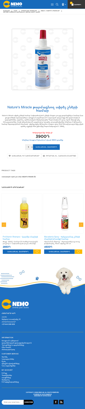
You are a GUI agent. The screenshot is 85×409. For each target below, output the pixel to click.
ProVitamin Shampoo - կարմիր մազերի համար (20, 238)
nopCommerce (47, 394)
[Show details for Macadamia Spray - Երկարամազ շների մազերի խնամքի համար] (63, 213)
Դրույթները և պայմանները (13, 345)
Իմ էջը (4, 373)
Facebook (56, 402)
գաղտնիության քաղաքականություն (17, 343)
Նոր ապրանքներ (8, 366)
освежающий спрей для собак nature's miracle (17, 177)
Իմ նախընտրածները (10, 382)
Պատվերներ (7, 375)
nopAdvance (47, 395)
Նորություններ (8, 359)
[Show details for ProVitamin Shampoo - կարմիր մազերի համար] (22, 213)
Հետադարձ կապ (8, 349)
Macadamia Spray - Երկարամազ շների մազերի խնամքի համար (62, 238)
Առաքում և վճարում (10, 341)
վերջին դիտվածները (10, 363)
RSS (61, 402)
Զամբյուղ (6, 380)
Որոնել (5, 357)
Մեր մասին (6, 347)
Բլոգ (4, 361)
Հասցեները (6, 377)
